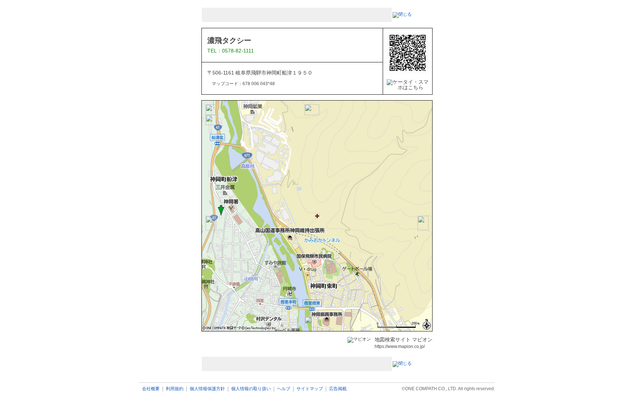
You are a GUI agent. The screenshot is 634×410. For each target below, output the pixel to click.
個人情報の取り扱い (251, 389)
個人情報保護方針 (207, 389)
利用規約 (174, 389)
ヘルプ (283, 389)
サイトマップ (309, 389)
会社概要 (151, 389)
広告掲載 (338, 389)
